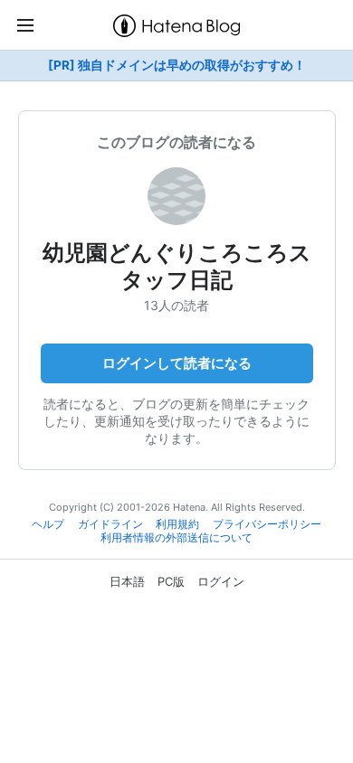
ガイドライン (110, 524)
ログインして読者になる (177, 363)
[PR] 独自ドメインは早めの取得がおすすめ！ (177, 65)
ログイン (220, 581)
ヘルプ (48, 524)
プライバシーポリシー (267, 524)
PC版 (171, 581)
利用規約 (177, 524)
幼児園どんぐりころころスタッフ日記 (177, 266)
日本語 (127, 581)
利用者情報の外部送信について (176, 538)
